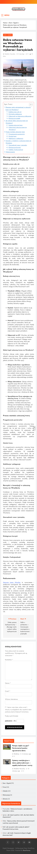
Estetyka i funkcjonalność (16, 150)
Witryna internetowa (11, 699)
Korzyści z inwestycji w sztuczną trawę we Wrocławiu (18, 142)
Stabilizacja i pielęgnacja (16, 138)
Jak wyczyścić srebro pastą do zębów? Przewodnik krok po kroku (16, 828)
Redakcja (16, 754)
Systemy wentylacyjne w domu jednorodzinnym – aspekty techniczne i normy (22, 763)
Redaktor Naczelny (10, 54)
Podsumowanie (10, 152)
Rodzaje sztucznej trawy (15, 125)
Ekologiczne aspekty (14, 118)
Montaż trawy (12, 136)
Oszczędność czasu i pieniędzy (18, 145)
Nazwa (8, 683)
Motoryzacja (6, 795)
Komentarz (9, 660)
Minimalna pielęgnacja (15, 114)
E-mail (7, 691)
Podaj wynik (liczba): (11, 716)
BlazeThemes (26, 850)
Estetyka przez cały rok (15, 112)
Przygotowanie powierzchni (17, 134)
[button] (30, 104)
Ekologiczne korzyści (15, 147)
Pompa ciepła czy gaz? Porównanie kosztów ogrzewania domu (20, 748)
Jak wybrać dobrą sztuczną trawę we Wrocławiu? (17, 122)
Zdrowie (5, 799)
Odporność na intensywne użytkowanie (20, 116)
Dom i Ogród (8, 35)
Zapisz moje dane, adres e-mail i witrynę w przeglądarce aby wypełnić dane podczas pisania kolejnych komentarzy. (18, 709)
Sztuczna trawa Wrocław (11, 582)
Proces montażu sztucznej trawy (15, 132)
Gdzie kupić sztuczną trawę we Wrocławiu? (18, 128)
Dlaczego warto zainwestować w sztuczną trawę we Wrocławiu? (18, 108)
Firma (4, 787)
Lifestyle (5, 791)
